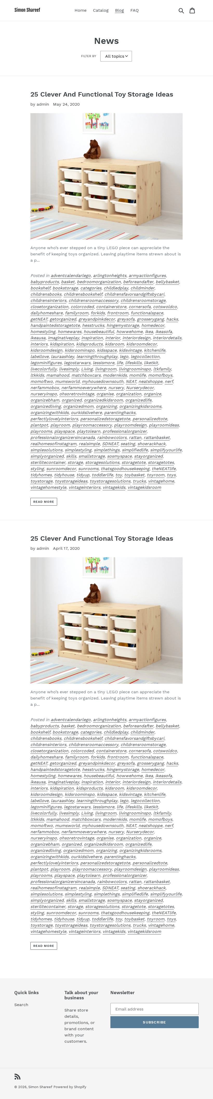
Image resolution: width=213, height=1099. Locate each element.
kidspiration (62, 344)
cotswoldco (165, 306)
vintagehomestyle (48, 487)
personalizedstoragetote (105, 418)
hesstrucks (93, 325)
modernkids (115, 375)
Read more (44, 502)
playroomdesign (130, 425)
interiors (39, 344)
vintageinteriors (84, 487)
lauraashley (62, 356)
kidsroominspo (80, 350)
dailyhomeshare (46, 312)
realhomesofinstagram (53, 443)
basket (68, 281)
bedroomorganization (99, 281)
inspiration (92, 337)
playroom (60, 425)
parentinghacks (119, 412)
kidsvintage (130, 350)
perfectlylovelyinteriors (54, 418)
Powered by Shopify (70, 1087)
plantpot (39, 425)
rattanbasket (157, 437)
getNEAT (38, 319)
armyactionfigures (147, 275)
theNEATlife (164, 468)
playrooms (41, 431)
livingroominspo (135, 369)
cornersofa (140, 306)
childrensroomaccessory (93, 300)
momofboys (160, 375)
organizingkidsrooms (140, 406)
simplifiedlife (135, 449)
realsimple (89, 443)
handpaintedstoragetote (55, 325)
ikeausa (37, 337)
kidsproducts (89, 344)
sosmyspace (119, 456)
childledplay (116, 288)
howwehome (129, 331)
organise (105, 393)
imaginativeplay (63, 337)
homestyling (42, 331)
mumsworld (67, 381)
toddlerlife (102, 474)
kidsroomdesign (46, 350)
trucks (139, 481)
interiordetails (167, 337)
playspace (64, 431)
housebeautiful (99, 331)
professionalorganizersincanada (62, 437)
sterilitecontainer (47, 462)
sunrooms (88, 468)
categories (90, 288)
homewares (69, 331)
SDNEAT (110, 443)
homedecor (152, 325)
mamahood (57, 375)
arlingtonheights (109, 275)
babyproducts (44, 281)
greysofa (126, 319)
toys (171, 474)
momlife (137, 375)
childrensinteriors (48, 300)
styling (37, 468)
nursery (116, 387)
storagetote (133, 462)
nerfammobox (44, 387)
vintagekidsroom (144, 487)
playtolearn (88, 431)
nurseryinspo (43, 393)
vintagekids (114, 487)
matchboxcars (86, 375)
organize (152, 393)
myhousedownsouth (102, 381)
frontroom (117, 312)
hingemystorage (122, 325)
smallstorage (91, 456)
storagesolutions (102, 462)
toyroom (155, 474)
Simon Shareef (40, 1087)
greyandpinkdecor (96, 319)
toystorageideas (71, 481)
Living (87, 369)
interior (112, 337)
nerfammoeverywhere (83, 387)
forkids (98, 312)
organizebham (44, 400)
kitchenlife (154, 350)
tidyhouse (64, 474)
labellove (39, 356)
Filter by (88, 56)
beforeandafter (138, 281)
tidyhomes (41, 474)
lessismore (103, 362)
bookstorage (65, 288)
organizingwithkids (49, 412)
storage (75, 462)
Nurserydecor (140, 387)
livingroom (105, 369)
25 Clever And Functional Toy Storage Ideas (101, 94)
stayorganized (148, 456)
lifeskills (133, 362)
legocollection (145, 356)
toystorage (41, 481)
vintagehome (161, 481)
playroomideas (164, 425)
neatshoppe (150, 381)
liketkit (151, 362)
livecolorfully (43, 369)
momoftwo (41, 381)
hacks (172, 319)
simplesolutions (46, 449)
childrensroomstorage (143, 300)
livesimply (69, 369)
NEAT (131, 381)
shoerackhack (151, 443)
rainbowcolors (112, 437)
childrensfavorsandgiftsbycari (134, 294)
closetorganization (49, 306)
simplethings (106, 449)
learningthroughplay (96, 356)
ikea (149, 331)
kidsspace (107, 350)
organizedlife (138, 400)
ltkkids (37, 375)
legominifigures (46, 362)
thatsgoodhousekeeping (125, 468)
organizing (106, 406)
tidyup (82, 474)
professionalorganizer (125, 431)
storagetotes (161, 462)
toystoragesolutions (110, 481)
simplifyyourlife (166, 449)
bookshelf (40, 288)
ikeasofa (163, 331)
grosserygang (150, 319)
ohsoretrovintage (76, 393)
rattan (135, 437)
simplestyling (78, 449)
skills (71, 456)
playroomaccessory (92, 425)
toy (118, 474)
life (120, 362)
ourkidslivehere (86, 412)
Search (21, 1004)
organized (72, 400)
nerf (169, 381)
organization (128, 393)
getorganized (63, 319)
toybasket (134, 474)
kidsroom (114, 344)
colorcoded (82, 306)
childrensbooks (45, 294)
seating (128, 443)
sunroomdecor (61, 468)
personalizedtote (149, 418)
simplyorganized (47, 456)
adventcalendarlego (71, 275)
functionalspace (147, 312)
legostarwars (77, 362)
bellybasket (167, 281)
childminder (142, 288)
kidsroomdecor (141, 344)
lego (124, 356)
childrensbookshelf (83, 294)
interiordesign (136, 337)
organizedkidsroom (103, 400)
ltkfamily (162, 369)
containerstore (111, 306)
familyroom (76, 312)
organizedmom (78, 406)
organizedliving (45, 406)
